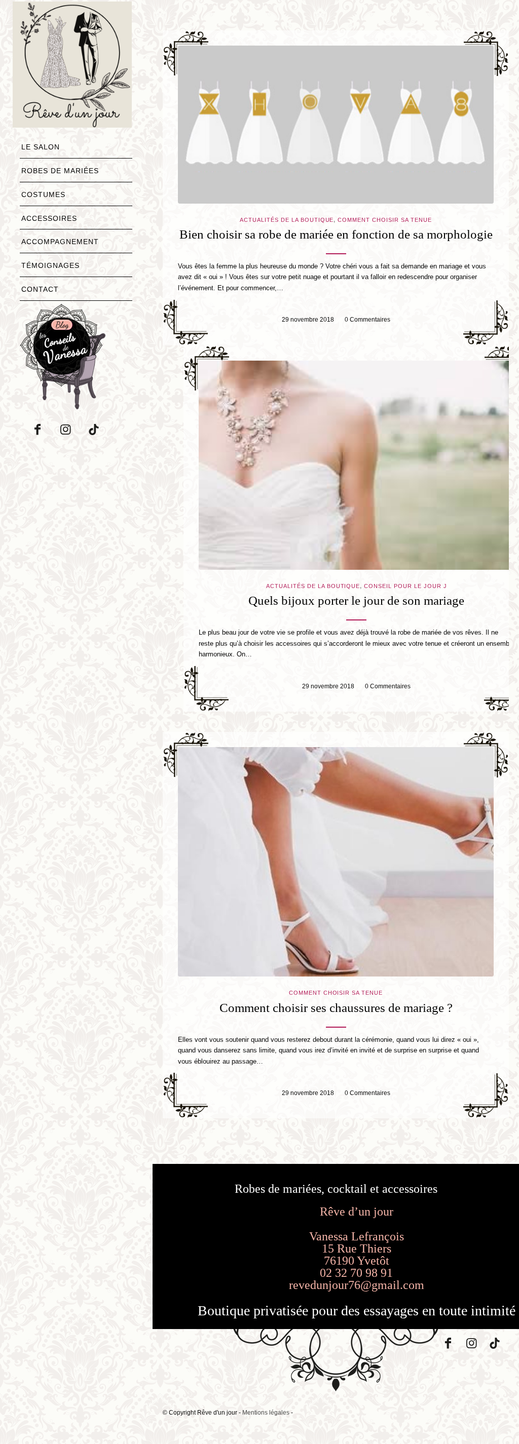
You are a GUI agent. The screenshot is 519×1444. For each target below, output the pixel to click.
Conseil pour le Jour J (405, 586)
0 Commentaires (367, 319)
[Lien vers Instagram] (65, 429)
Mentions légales (265, 1412)
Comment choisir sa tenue (385, 220)
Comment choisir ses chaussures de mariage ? (336, 1007)
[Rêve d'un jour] (72, 65)
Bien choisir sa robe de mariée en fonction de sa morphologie (336, 234)
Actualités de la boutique (287, 220)
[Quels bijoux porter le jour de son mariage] (356, 465)
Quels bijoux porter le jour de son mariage (356, 600)
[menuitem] (76, 150)
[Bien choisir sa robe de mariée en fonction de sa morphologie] (336, 125)
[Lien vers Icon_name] (93, 429)
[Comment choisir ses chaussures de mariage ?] (336, 862)
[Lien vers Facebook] (37, 429)
